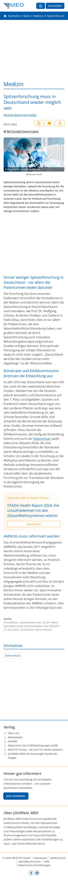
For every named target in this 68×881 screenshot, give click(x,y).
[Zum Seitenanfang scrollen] (61, 874)
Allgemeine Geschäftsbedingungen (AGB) (33, 745)
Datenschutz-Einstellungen (34, 865)
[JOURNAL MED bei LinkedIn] (37, 873)
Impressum (40, 858)
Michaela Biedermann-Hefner (20, 115)
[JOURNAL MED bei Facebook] (31, 873)
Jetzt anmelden (16, 796)
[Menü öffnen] (40, 6)
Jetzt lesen (34, 524)
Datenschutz (42, 439)
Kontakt (12, 741)
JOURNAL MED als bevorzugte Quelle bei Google (32, 756)
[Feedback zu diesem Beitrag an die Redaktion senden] (59, 123)
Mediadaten (15, 737)
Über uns (13, 733)
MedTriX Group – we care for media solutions (35, 749)
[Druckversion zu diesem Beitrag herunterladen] (38, 123)
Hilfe (47, 861)
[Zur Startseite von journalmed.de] (14, 5)
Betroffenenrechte (30, 861)
